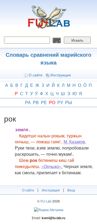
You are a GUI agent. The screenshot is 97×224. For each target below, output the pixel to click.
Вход (71, 190)
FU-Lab (45, 201)
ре (44, 102)
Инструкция (60, 74)
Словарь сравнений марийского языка (48, 58)
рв (36, 102)
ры (68, 102)
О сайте (36, 74)
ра (28, 102)
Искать (77, 40)
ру (60, 102)
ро (52, 102)
